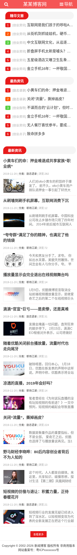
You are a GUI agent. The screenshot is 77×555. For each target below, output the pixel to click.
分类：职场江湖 (28, 208)
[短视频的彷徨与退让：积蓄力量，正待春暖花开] (14, 517)
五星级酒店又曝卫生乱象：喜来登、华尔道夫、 (40, 60)
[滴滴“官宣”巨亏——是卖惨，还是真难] (14, 328)
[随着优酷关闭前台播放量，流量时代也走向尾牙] (14, 368)
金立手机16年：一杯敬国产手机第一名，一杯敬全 (40, 69)
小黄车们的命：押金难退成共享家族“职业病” (40, 90)
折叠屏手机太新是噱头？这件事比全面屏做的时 (40, 51)
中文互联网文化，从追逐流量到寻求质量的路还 (40, 42)
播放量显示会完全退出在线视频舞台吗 (36, 275)
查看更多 (38, 534)
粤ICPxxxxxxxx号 (47, 550)
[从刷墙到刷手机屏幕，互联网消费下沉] (14, 220)
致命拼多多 (26, 134)
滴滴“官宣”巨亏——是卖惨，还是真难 (36, 309)
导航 (68, 4)
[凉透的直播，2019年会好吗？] (14, 403)
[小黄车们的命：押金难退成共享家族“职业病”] (14, 186)
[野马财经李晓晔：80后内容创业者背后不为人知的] (14, 477)
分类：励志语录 (28, 173)
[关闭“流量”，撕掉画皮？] (14, 437)
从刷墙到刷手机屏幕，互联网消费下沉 (36, 201)
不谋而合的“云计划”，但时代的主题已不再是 (40, 108)
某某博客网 (35, 4)
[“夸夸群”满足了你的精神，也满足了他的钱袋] (14, 260)
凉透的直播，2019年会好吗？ (28, 383)
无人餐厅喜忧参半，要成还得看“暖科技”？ (40, 125)
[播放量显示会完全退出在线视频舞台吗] (14, 294)
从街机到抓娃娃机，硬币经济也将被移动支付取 (40, 34)
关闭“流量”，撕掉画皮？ (36, 99)
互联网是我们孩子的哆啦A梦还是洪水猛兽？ (40, 25)
